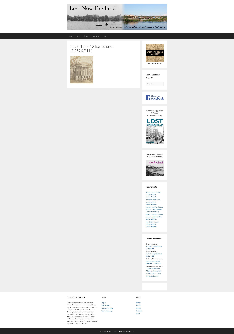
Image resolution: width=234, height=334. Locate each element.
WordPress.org (106, 311)
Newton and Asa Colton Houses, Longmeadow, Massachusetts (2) (154, 209)
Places (86, 36)
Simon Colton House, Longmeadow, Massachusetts (153, 194)
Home (70, 36)
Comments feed (107, 308)
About (78, 36)
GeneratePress (129, 331)
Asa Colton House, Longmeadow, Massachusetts (152, 224)
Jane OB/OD (150, 274)
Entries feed (105, 305)
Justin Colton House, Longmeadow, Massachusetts (153, 202)
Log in (103, 303)
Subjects (96, 36)
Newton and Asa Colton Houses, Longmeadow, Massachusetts (154, 216)
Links (105, 36)
